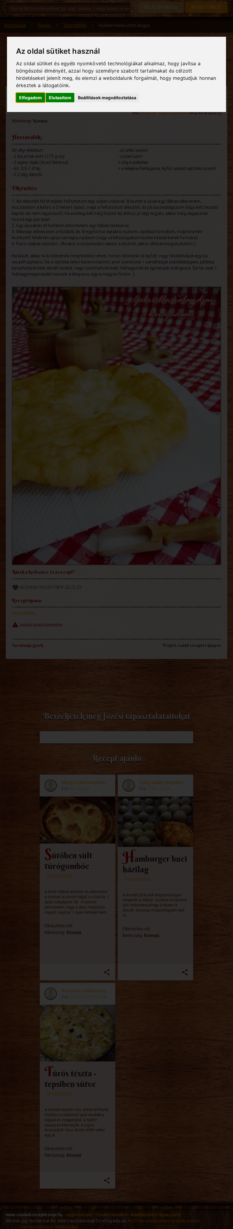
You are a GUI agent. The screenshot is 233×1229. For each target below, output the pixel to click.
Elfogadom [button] (30, 97)
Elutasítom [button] (60, 97)
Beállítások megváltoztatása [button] (107, 97)
